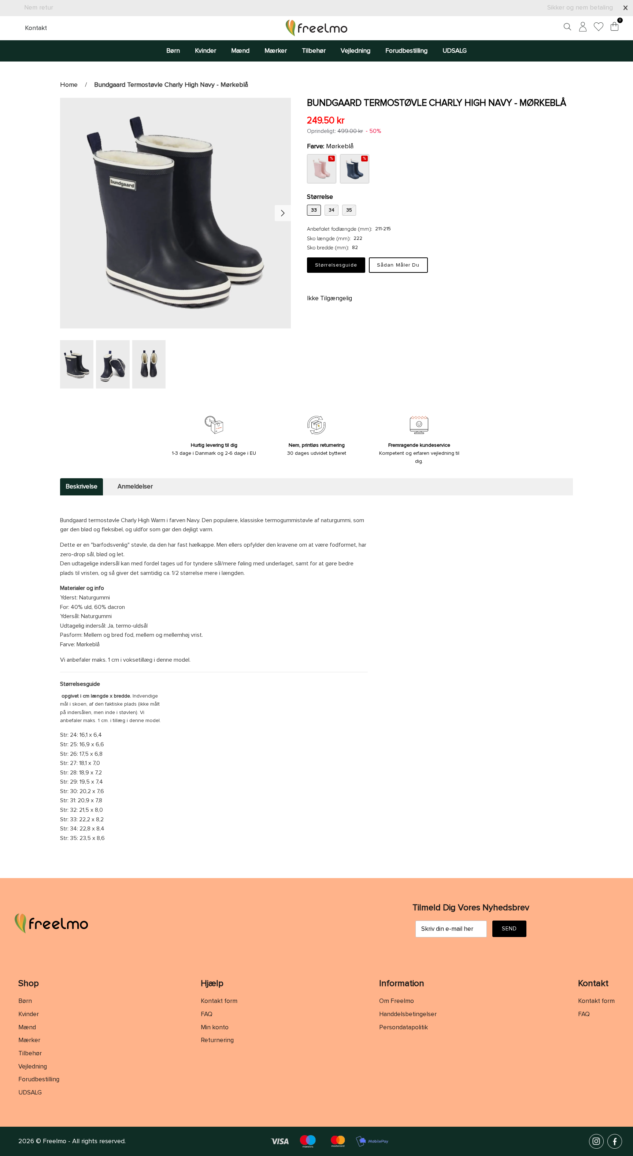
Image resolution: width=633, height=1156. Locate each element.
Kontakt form (219, 1001)
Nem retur (38, 7)
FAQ (206, 1014)
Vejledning (355, 51)
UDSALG (455, 51)
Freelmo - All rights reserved (84, 1141)
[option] (175, 213)
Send (509, 929)
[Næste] (283, 213)
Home (69, 85)
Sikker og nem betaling (580, 7)
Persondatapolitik (403, 1028)
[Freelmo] (316, 28)
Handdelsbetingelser (408, 1014)
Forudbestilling (406, 51)
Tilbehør (314, 51)
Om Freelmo (396, 1001)
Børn (173, 51)
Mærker (275, 51)
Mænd (240, 51)
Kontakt (36, 28)
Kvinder (205, 51)
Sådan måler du (398, 265)
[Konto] (581, 28)
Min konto (215, 1028)
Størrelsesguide (336, 265)
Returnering (217, 1040)
